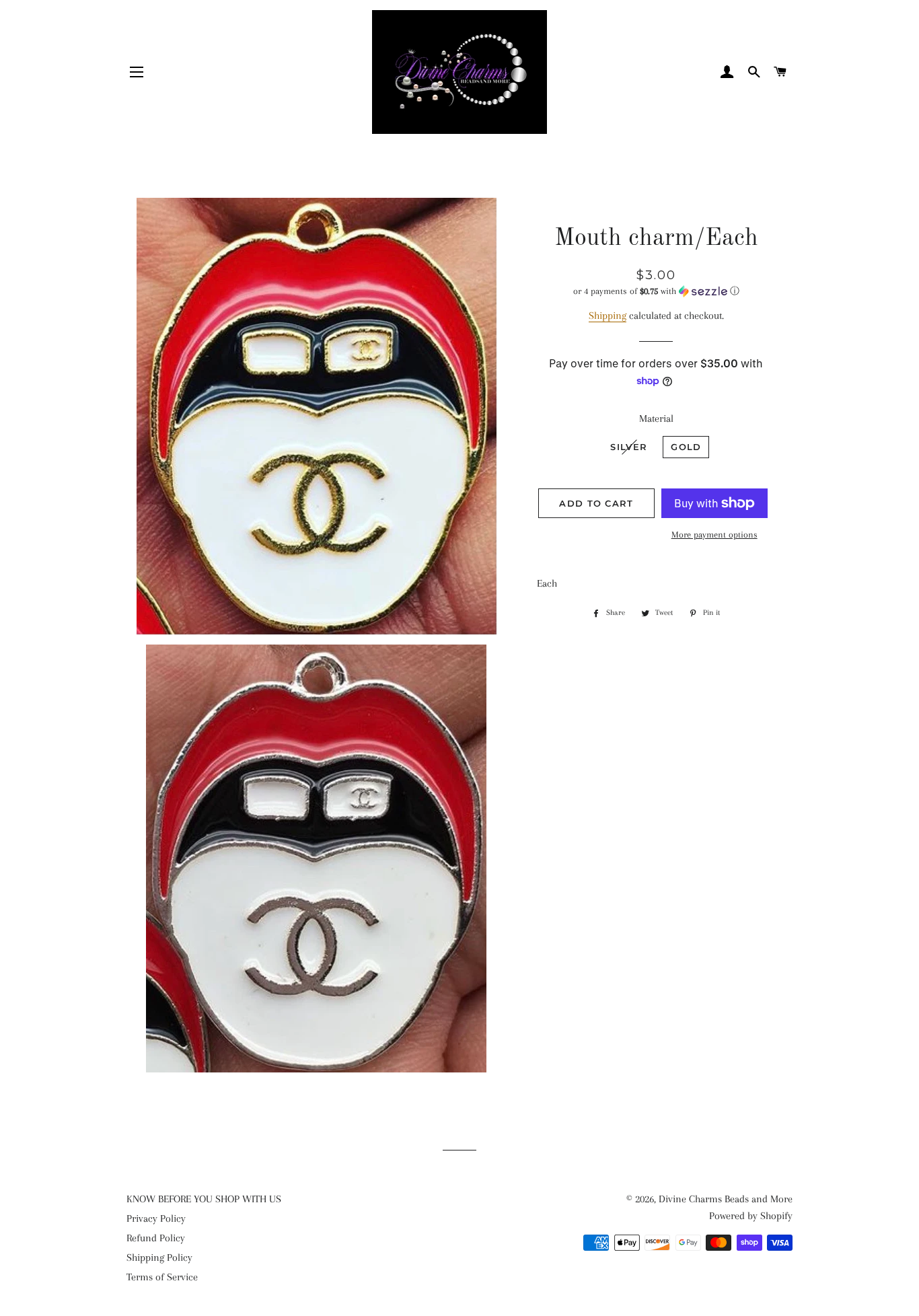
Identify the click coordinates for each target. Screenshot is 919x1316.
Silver (628, 446)
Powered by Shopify (751, 1216)
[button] (656, 291)
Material (656, 418)
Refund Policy (155, 1238)
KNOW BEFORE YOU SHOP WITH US (203, 1199)
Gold (686, 446)
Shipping (607, 315)
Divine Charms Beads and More (726, 1199)
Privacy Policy (156, 1218)
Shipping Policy (159, 1257)
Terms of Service (162, 1277)
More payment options (714, 534)
